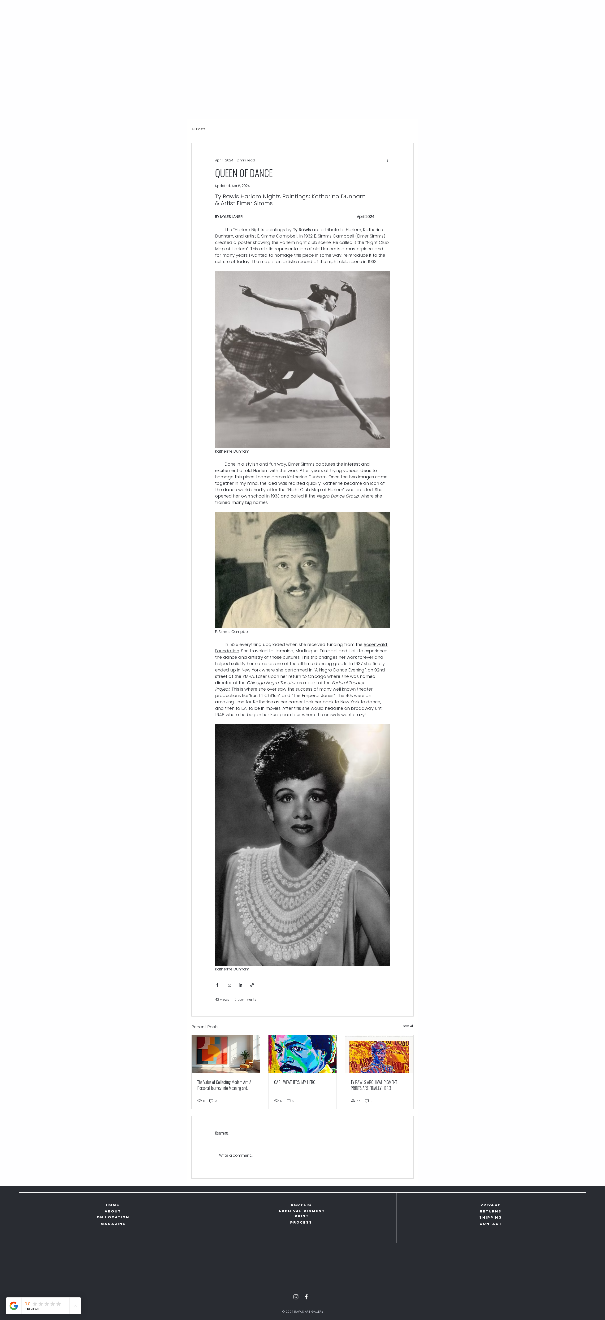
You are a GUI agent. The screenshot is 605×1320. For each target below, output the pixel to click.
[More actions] (387, 160)
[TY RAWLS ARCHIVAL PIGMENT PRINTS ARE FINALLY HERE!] (379, 1054)
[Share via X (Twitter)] (229, 985)
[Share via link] (252, 985)
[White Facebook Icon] (306, 1297)
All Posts (198, 128)
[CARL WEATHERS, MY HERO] (302, 1054)
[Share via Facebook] (217, 985)
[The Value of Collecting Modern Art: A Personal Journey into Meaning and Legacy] (226, 1054)
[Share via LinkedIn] (240, 985)
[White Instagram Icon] (296, 1297)
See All (408, 1026)
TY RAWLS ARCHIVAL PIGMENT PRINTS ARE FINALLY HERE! (374, 1085)
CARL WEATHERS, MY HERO (294, 1082)
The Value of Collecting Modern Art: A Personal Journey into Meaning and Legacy (224, 1085)
